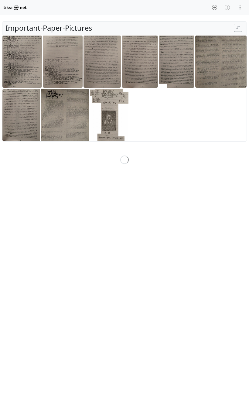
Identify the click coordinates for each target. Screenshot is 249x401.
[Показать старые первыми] (238, 28)
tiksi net (15, 7)
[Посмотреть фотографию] (22, 62)
